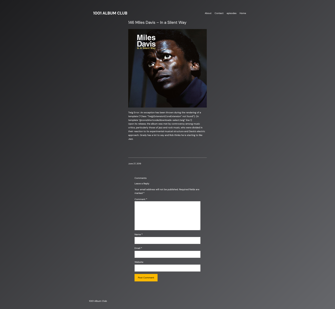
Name (139, 234)
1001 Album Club (110, 13)
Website (139, 262)
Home (243, 13)
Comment (141, 199)
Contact (219, 13)
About (208, 13)
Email (138, 248)
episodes (231, 13)
